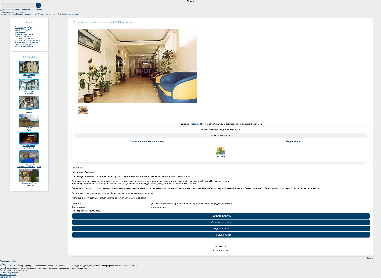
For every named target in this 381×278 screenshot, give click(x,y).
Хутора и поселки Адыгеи (29, 166)
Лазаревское (100, 22)
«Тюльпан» (29, 128)
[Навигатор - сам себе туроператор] (22, 12)
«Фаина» (29, 110)
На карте (221, 157)
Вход (2, 263)
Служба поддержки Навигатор (13, 270)
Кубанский (29, 185)
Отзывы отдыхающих (9, 272)
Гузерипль (29, 77)
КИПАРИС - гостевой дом (24, 46)
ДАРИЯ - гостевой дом (23, 31)
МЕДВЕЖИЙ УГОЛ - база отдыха (27, 42)
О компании (43, 14)
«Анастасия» (29, 146)
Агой (29, 130)
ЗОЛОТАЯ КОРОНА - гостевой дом (27, 40)
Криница (29, 93)
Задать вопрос (294, 141)
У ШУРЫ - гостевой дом (23, 44)
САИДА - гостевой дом (23, 36)
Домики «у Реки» (29, 183)
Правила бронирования (26, 14)
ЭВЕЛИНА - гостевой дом (24, 38)
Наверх (369, 258)
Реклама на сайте (8, 261)
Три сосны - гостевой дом (24, 27)
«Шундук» (29, 164)
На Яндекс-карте (221, 234)
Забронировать (221, 215)
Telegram (193, 124)
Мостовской (29, 148)
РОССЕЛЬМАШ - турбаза (24, 29)
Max (202, 124)
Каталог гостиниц (8, 14)
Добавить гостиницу (70, 14)
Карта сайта (5, 277)
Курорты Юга (55, 14)
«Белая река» (29, 75)
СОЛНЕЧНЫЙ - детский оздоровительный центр (24, 33)
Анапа (29, 112)
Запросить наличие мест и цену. (147, 141)
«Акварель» (29, 91)
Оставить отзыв (221, 222)
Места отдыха (81, 22)
